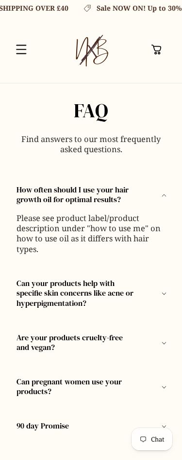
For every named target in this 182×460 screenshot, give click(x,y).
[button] (21, 49)
